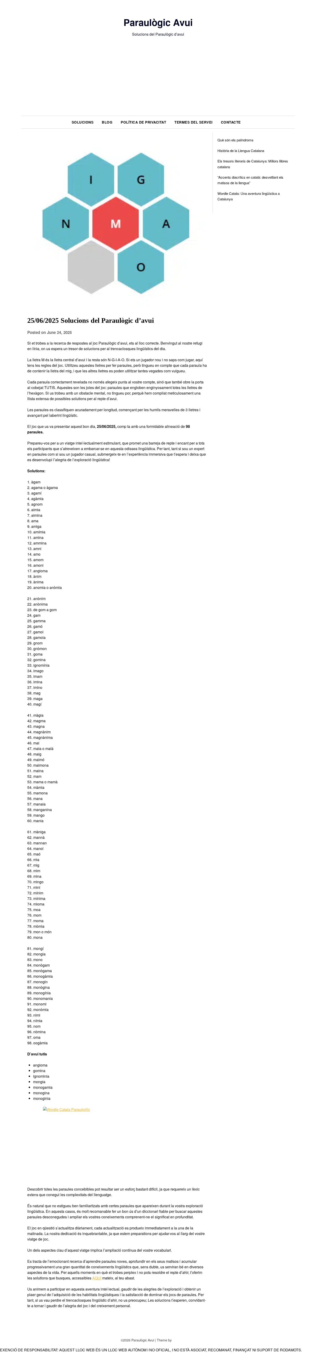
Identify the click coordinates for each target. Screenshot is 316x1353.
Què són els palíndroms (235, 139)
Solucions (83, 122)
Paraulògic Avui (158, 22)
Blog (107, 122)
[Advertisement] (158, 81)
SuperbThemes (184, 1340)
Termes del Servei (193, 122)
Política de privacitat (143, 122)
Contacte (231, 122)
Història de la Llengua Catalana (240, 150)
